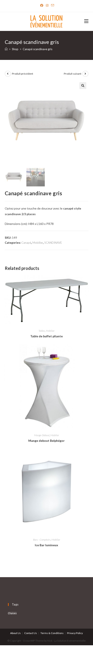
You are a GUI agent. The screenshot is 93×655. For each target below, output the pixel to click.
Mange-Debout (42, 435)
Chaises (12, 613)
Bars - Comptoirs (42, 539)
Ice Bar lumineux (46, 545)
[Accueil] (6, 49)
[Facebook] (42, 5)
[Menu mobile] (86, 21)
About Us (15, 633)
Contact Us (30, 633)
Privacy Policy (75, 633)
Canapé (26, 242)
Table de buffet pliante (46, 336)
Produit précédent (22, 73)
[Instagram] (47, 5)
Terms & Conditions (52, 633)
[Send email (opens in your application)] (52, 5)
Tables (41, 330)
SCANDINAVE (53, 242)
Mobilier (37, 242)
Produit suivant (72, 73)
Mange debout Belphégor (46, 440)
